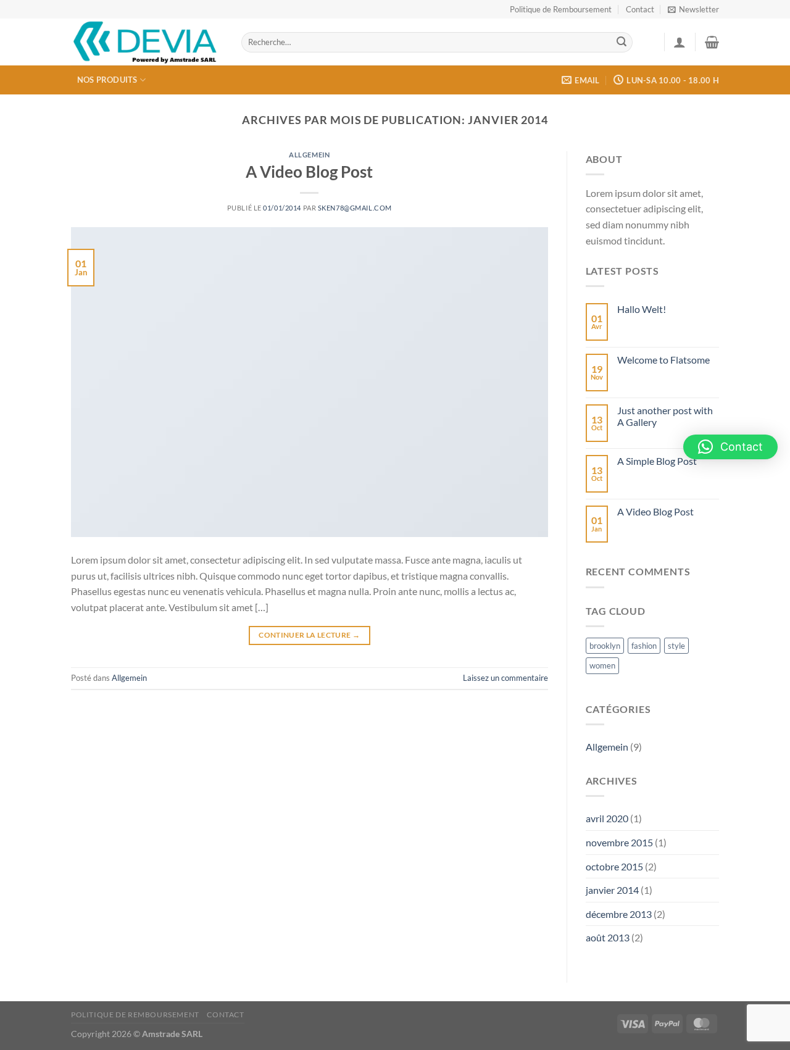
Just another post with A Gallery (665, 416)
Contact (640, 9)
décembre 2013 (619, 914)
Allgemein (309, 155)
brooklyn (604, 646)
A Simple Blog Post (657, 461)
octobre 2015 (614, 866)
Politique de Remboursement (561, 9)
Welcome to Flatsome (663, 359)
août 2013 (608, 937)
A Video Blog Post (309, 171)
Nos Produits (107, 80)
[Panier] (712, 42)
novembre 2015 (619, 842)
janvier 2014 (612, 890)
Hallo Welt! (641, 309)
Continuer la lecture (309, 635)
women (602, 665)
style (676, 646)
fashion (644, 646)
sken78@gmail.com (355, 208)
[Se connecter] (679, 42)
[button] (730, 447)
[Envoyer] (621, 42)
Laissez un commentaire (505, 678)
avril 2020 (607, 818)
